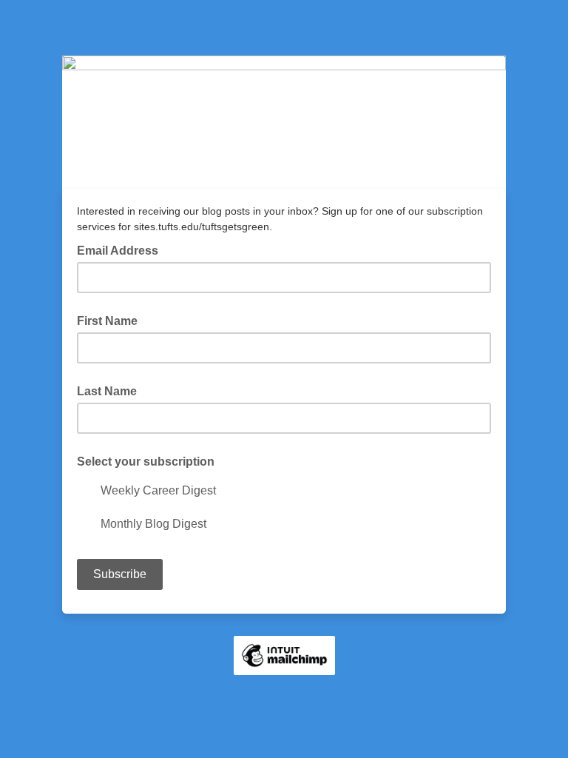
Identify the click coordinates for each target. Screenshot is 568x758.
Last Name (107, 391)
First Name (107, 321)
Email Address (122, 249)
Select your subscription (145, 461)
